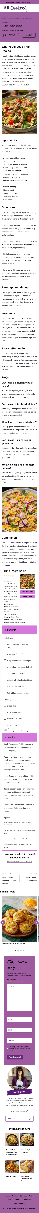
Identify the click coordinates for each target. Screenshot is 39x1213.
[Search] (30, 1118)
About (8, 1196)
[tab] (15, 950)
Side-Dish (6, 22)
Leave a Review (29, 35)
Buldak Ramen (11, 1176)
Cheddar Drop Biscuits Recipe (13, 943)
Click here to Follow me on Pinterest (19, 862)
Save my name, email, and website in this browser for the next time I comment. (19, 1049)
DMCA (10, 1200)
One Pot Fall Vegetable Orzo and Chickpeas (11, 1152)
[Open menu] (35, 8)
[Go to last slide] (2, 922)
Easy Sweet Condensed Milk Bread (26, 1179)
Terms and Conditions (22, 1200)
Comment (12, 986)
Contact (15, 1196)
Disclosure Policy (26, 1196)
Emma (6, 30)
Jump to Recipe (12, 35)
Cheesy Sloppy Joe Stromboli (30, 877)
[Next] (36, 922)
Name (11, 1019)
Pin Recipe (27, 596)
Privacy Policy (19, 1203)
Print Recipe (28, 592)
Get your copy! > (19, 2)
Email (10, 1030)
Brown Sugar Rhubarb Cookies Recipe (9, 879)
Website (11, 1040)
